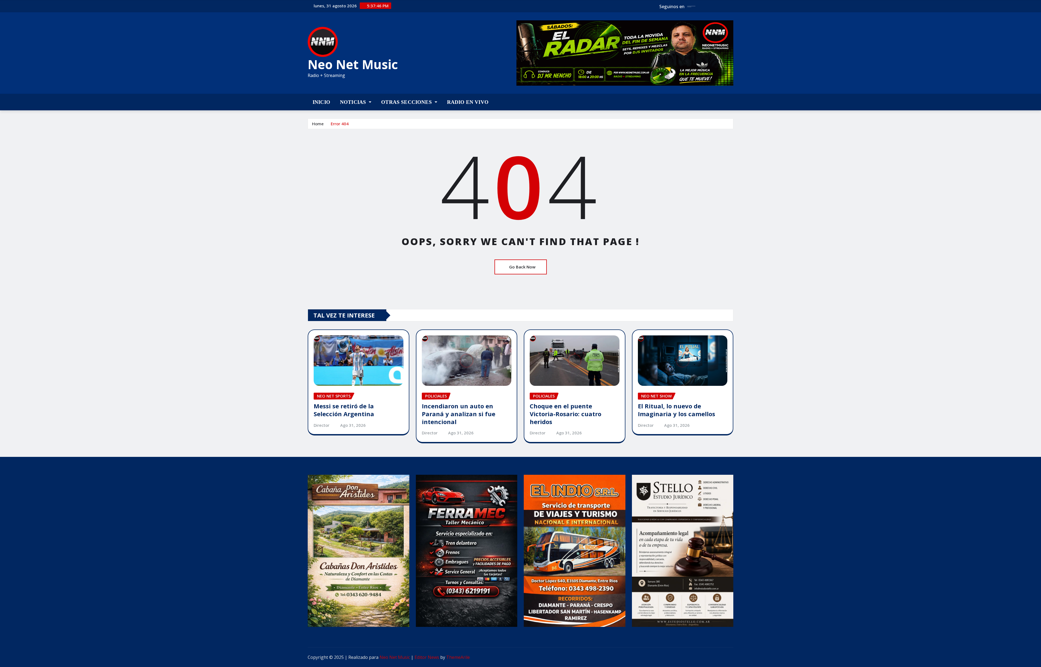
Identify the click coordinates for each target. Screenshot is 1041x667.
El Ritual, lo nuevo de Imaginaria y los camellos (676, 410)
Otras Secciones (407, 102)
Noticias (353, 102)
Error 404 (340, 123)
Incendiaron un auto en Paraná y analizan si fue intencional (458, 413)
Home (318, 123)
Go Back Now (522, 267)
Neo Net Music (353, 64)
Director (321, 425)
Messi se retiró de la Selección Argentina (344, 410)
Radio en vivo (468, 102)
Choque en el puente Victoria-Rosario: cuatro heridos (565, 413)
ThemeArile (458, 657)
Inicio (321, 102)
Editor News (427, 657)
